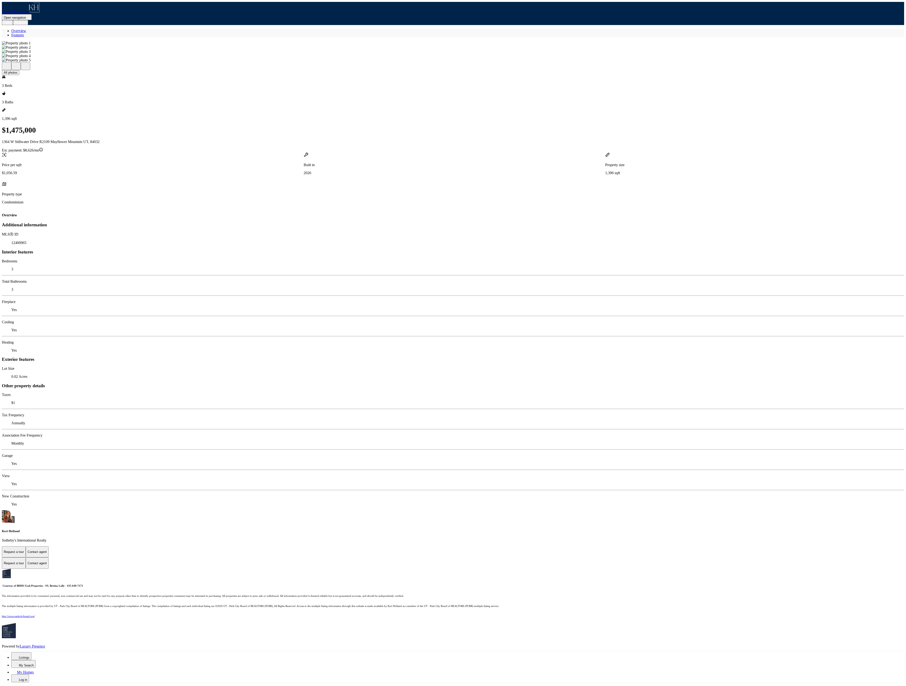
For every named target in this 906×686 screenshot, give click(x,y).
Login (7, 22)
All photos (10, 72)
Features (17, 35)
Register (20, 22)
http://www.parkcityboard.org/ (18, 616)
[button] (453, 43)
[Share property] (25, 66)
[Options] (6, 66)
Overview (18, 31)
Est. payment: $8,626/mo (20, 150)
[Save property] (16, 66)
